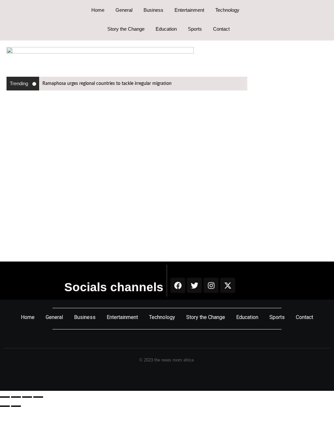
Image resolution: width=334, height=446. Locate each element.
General (123, 10)
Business (153, 10)
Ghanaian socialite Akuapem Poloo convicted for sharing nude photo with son (153, 194)
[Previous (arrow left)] (5, 406)
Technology (227, 10)
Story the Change (125, 29)
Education (166, 29)
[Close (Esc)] (38, 397)
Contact (221, 29)
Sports (195, 29)
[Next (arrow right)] (16, 406)
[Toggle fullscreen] (16, 397)
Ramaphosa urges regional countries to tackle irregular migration (107, 83)
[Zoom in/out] (5, 397)
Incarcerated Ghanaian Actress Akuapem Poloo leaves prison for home (142, 128)
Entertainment (189, 10)
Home (97, 10)
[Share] (27, 397)
